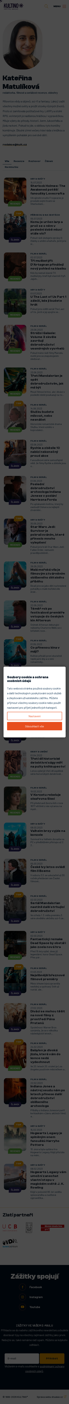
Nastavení (34, 716)
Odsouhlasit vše (34, 726)
